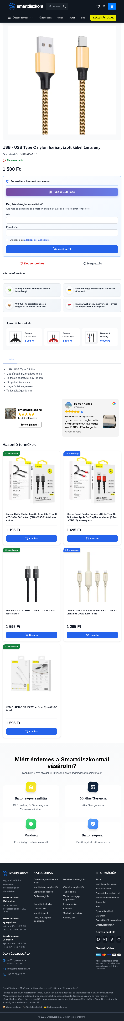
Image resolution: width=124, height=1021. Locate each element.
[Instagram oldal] (105, 939)
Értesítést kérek (62, 249)
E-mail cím (11, 227)
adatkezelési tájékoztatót (36, 240)
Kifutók (71, 17)
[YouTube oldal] (118, 939)
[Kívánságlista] (98, 6)
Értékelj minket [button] (30, 424)
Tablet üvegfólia (42, 896)
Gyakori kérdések (105, 911)
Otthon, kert (69, 917)
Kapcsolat (101, 902)
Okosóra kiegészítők (73, 887)
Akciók (60, 17)
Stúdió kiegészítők (72, 913)
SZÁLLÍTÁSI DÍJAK (103, 17)
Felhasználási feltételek (107, 897)
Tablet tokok (69, 891)
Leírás (10, 359)
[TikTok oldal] (111, 939)
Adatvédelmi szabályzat (108, 893)
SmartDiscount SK (105, 924)
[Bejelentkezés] (104, 6)
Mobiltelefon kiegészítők (46, 887)
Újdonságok (45, 17)
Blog (83, 17)
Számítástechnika (43, 904)
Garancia (100, 915)
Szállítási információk (106, 884)
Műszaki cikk (40, 908)
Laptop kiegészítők (43, 891)
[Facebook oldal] (98, 939)
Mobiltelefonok (41, 913)
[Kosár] (112, 6)
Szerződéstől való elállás (108, 920)
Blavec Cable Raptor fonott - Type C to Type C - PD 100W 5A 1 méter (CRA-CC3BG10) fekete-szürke (31, 517)
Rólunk (99, 879)
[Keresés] (64, 6)
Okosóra (67, 908)
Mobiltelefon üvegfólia (74, 879)
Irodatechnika (70, 904)
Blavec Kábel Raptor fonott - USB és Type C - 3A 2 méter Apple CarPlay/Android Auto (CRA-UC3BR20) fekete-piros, (92, 517)
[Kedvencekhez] (55, 504)
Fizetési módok (103, 888)
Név (8, 214)
